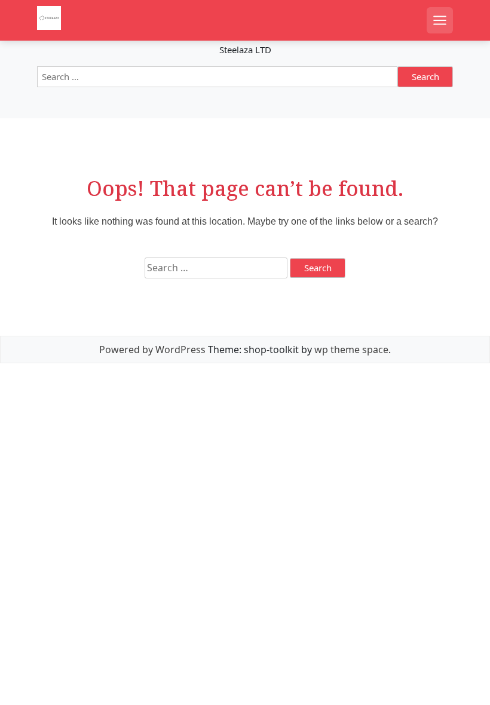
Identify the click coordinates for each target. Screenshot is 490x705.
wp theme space (351, 349)
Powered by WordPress (152, 349)
